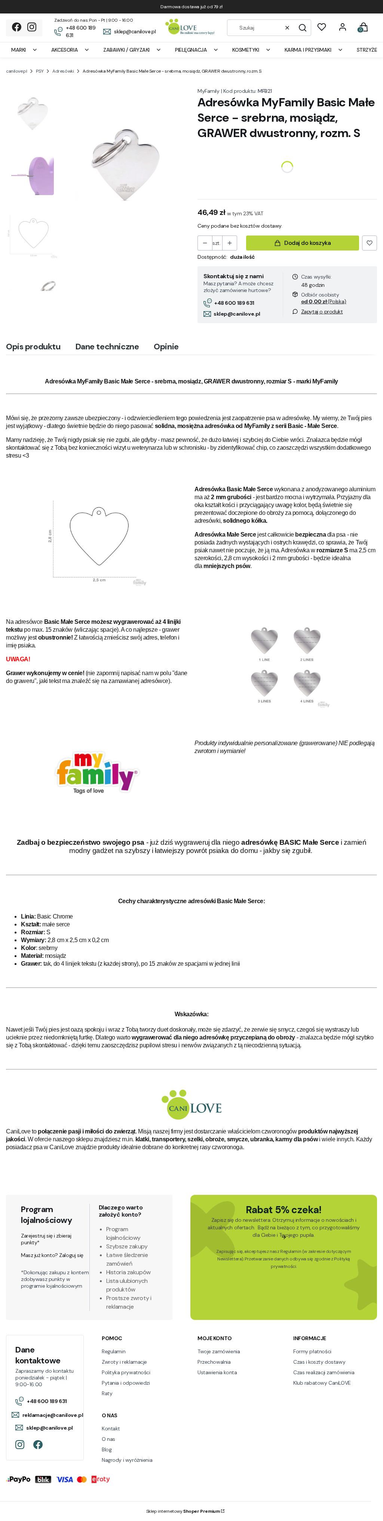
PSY (39, 71)
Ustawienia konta (217, 1372)
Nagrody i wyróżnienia (127, 1460)
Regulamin (290, 1251)
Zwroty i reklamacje (124, 1361)
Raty (107, 1393)
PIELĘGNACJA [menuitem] (191, 49)
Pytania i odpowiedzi (126, 1382)
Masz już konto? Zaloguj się (52, 1255)
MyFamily (208, 91)
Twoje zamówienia (218, 1351)
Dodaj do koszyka (307, 243)
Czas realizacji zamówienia (323, 1372)
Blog (106, 1449)
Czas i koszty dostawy (319, 1361)
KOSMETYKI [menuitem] (245, 49)
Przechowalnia (214, 1361)
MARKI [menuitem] (18, 49)
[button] (302, 27)
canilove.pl (16, 71)
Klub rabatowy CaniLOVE (322, 1382)
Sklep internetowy (183, 1511)
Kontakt (111, 1428)
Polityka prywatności (126, 1372)
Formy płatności (312, 1351)
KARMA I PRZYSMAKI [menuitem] (308, 49)
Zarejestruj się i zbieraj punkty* (46, 1239)
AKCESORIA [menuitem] (64, 49)
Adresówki (63, 71)
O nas (108, 1439)
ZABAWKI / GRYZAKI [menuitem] (126, 49)
